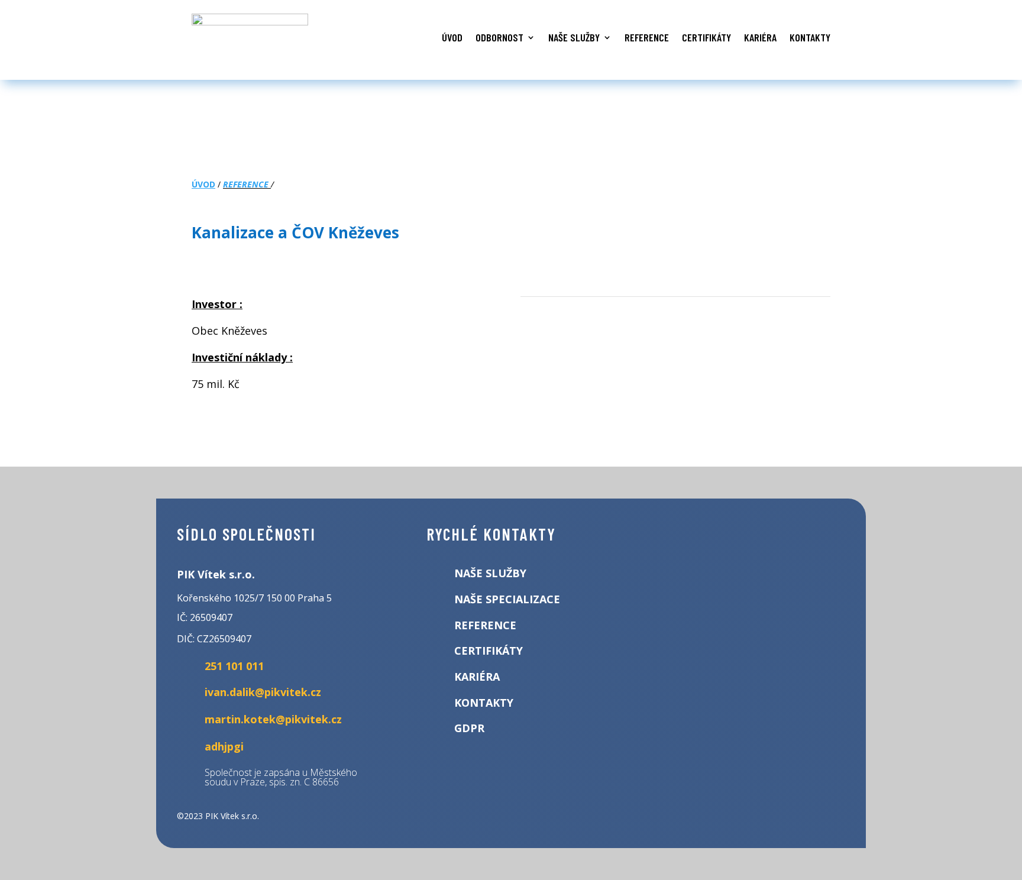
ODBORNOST (499, 37)
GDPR (469, 728)
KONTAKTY (810, 37)
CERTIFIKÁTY (706, 37)
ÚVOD (452, 37)
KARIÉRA (760, 37)
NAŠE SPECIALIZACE (507, 599)
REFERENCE (647, 37)
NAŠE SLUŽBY (574, 37)
